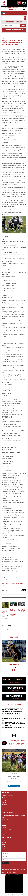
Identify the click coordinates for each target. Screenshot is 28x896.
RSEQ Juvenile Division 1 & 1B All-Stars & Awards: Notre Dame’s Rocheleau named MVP (13, 42)
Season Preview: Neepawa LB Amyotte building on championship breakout (5, 613)
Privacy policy (5, 800)
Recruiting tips (5, 834)
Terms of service (5, 797)
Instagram (4, 840)
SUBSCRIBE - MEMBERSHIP (7, 795)
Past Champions (5, 832)
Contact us (4, 806)
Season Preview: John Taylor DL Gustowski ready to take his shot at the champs (21, 611)
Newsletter (4, 848)
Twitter (3, 844)
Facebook (4, 842)
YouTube (4, 846)
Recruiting (4, 827)
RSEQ (3, 585)
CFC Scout (6, 38)
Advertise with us (6, 809)
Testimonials (4, 804)
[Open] (14, 760)
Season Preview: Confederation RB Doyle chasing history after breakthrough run (14, 728)
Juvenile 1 (7, 583)
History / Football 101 (6, 829)
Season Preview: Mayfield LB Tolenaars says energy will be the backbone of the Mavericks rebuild (13, 723)
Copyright (4, 802)
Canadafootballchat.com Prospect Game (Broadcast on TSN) (13, 816)
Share (9, 894)
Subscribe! (5, 862)
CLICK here (24, 8)
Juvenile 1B (12, 583)
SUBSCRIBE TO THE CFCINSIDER (11, 8)
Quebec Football (19, 583)
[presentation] (12, 670)
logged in (8, 629)
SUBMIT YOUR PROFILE (14, 30)
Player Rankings (5, 819)
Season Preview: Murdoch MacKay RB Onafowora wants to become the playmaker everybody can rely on (13, 612)
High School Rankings (6, 822)
